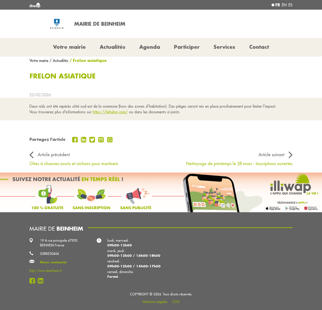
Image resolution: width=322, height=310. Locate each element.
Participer (187, 47)
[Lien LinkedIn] (42, 281)
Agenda (149, 47)
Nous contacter (53, 262)
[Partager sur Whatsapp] (110, 139)
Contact (259, 47)
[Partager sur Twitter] (92, 139)
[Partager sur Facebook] (75, 139)
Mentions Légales (155, 302)
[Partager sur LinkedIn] (84, 139)
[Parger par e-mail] (101, 139)
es (291, 5)
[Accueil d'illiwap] (83, 5)
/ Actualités (59, 60)
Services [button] (224, 47)
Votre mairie (39, 60)
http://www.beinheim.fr (45, 271)
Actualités (112, 47)
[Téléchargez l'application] (161, 192)
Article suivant (271, 154)
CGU (176, 302)
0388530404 (49, 254)
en (284, 5)
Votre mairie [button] (69, 47)
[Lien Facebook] (33, 281)
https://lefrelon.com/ (110, 112)
